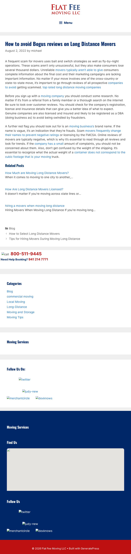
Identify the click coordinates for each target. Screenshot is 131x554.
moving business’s (81, 126)
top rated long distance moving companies (72, 87)
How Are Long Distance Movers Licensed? (34, 189)
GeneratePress (90, 548)
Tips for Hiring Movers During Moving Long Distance (44, 238)
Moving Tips (15, 317)
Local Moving (16, 301)
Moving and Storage (20, 312)
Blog (12, 228)
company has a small (49, 143)
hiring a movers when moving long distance (34, 205)
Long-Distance (17, 307)
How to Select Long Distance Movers (34, 233)
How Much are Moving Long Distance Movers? (37, 173)
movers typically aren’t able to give (79, 70)
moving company (52, 96)
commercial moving (20, 296)
